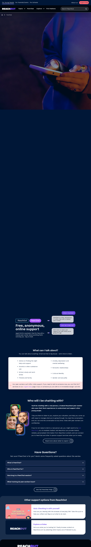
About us (74, 2)
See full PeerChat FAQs (44, 489)
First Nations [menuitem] (51, 8)
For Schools (34, 2)
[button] (45, 463)
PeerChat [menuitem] (30, 8)
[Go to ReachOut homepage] (8, 9)
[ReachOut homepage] (2, 15)
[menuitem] (21, 9)
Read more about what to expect (57, 441)
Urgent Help (28, 387)
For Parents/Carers (21, 2)
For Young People (8, 2)
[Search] (86, 9)
